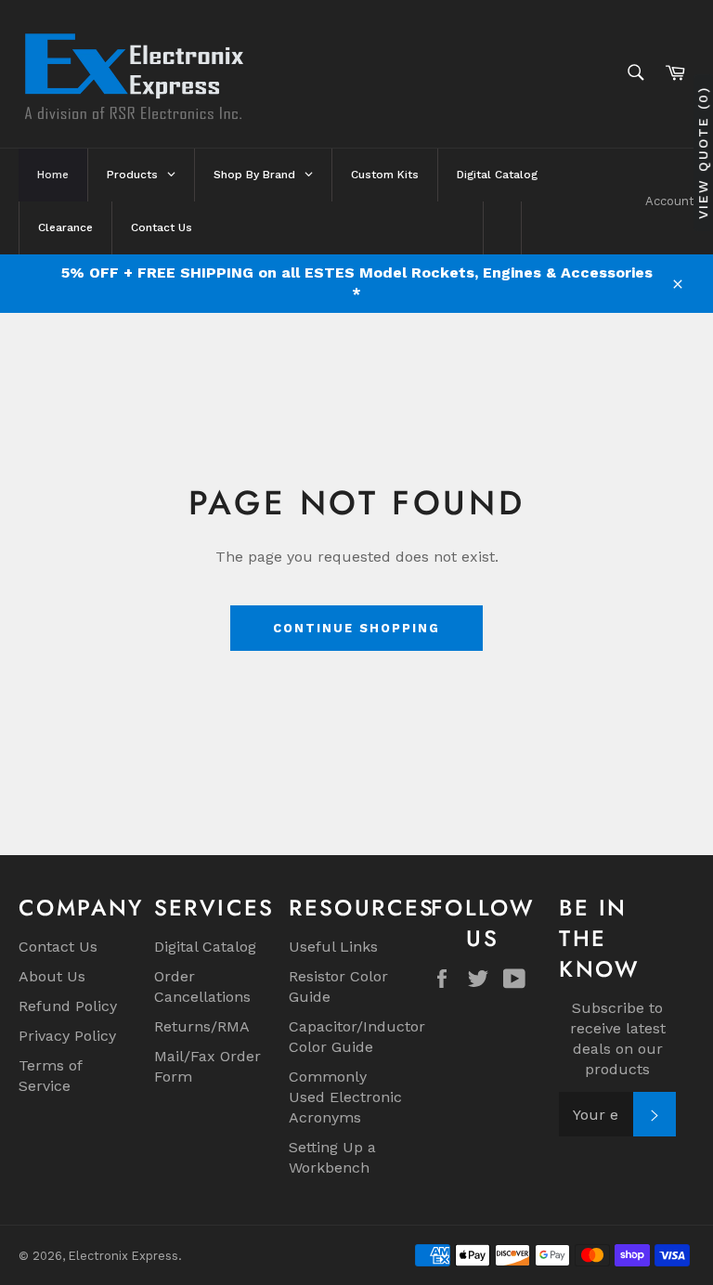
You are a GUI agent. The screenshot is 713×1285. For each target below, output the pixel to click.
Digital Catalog (205, 946)
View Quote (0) (702, 152)
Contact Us (58, 946)
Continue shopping (356, 628)
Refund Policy (68, 1006)
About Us (52, 976)
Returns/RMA (202, 1026)
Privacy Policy (67, 1036)
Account (669, 201)
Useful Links (333, 946)
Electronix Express (123, 1256)
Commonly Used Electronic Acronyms (345, 1097)
